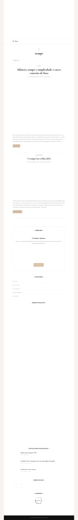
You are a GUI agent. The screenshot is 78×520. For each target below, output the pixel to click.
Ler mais (16, 146)
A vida (39, 65)
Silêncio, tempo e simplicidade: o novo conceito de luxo (39, 71)
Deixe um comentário (44, 76)
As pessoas (39, 154)
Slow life (16, 296)
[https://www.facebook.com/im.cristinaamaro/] (15, 485)
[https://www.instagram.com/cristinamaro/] (19, 485)
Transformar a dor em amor (28, 469)
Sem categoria (18, 292)
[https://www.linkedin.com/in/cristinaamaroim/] (24, 485)
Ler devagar (17, 211)
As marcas (16, 285)
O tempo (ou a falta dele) (39, 158)
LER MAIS (38, 265)
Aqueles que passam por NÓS (28, 453)
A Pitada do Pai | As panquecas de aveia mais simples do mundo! (37, 461)
